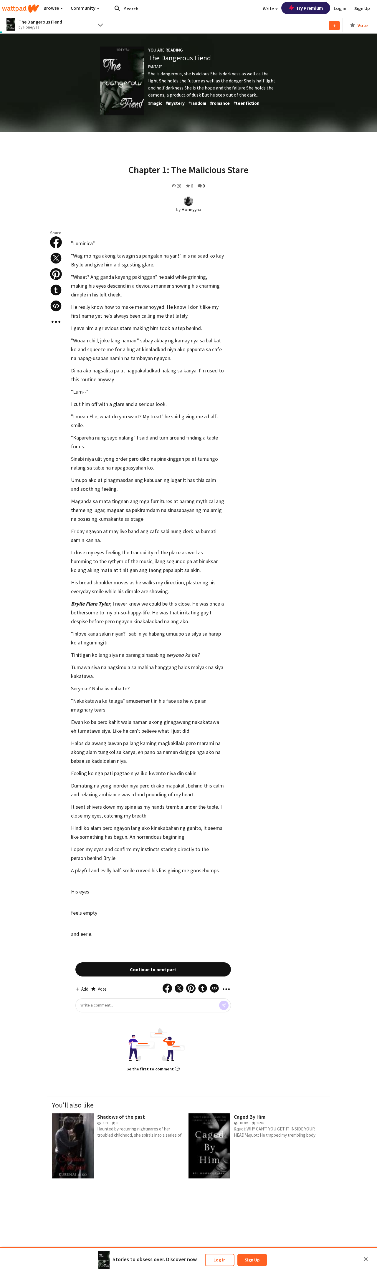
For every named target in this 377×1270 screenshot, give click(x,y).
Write (269, 8)
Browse (52, 8)
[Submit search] (117, 8)
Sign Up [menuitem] (362, 8)
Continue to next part (153, 969)
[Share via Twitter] (56, 258)
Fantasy (155, 66)
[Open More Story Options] (56, 322)
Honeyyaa (191, 209)
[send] (224, 1005)
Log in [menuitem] (340, 8)
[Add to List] (334, 25)
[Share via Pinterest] (56, 274)
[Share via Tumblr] (56, 290)
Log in (220, 1260)
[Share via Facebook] (56, 242)
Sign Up (252, 1260)
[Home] (20, 8)
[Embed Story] (56, 306)
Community (83, 8)
